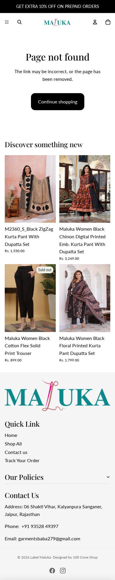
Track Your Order (22, 460)
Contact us (16, 452)
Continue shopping (57, 101)
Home (11, 435)
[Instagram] (62, 570)
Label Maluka (40, 557)
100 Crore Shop (85, 557)
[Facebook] (52, 570)
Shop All (13, 443)
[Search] (19, 22)
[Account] (94, 22)
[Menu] (7, 22)
